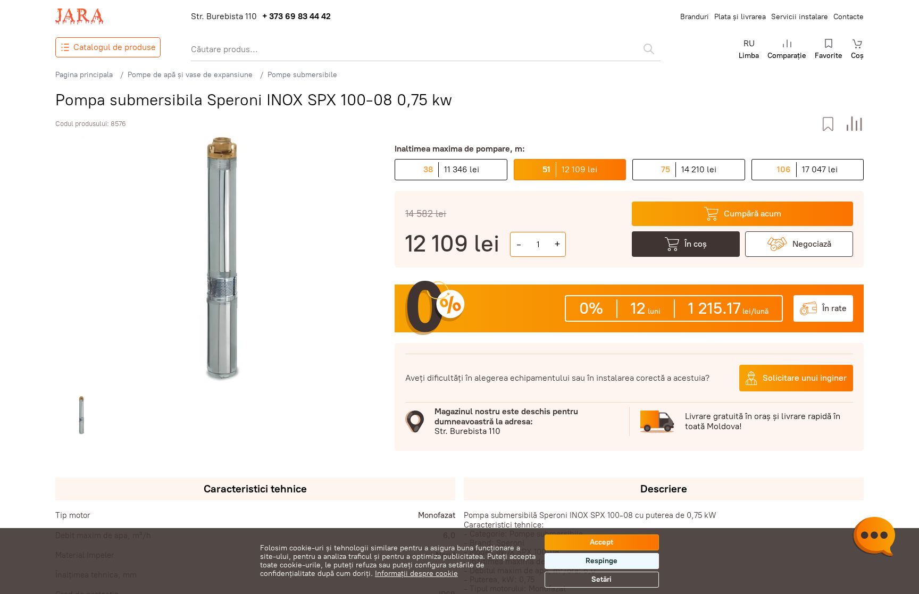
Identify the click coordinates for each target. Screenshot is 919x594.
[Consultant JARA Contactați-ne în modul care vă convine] (874, 538)
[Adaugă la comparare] (854, 124)
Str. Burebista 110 (224, 16)
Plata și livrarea (740, 16)
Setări (601, 579)
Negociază (811, 244)
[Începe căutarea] (649, 49)
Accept (601, 542)
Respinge (601, 560)
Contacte (848, 16)
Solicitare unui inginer (805, 378)
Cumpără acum (752, 213)
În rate (834, 308)
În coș (695, 244)
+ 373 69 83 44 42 (296, 16)
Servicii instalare (799, 16)
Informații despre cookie (416, 573)
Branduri (694, 16)
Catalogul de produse (114, 47)
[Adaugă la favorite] (827, 124)
